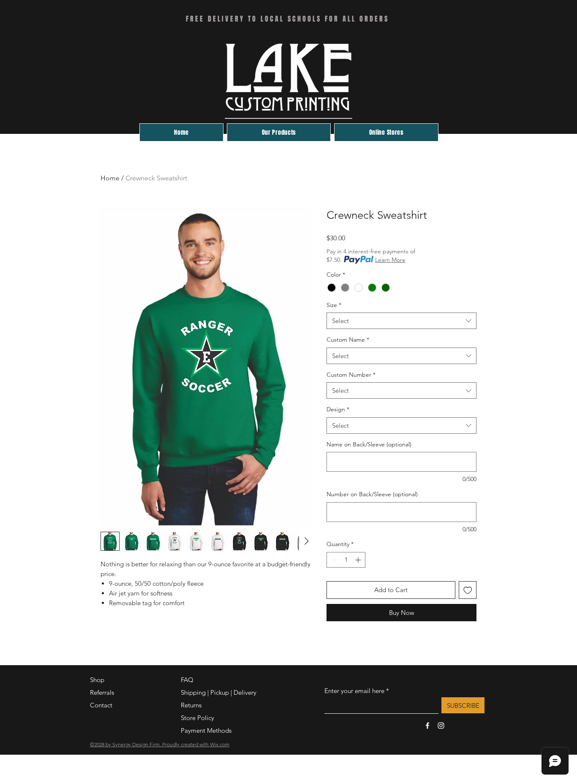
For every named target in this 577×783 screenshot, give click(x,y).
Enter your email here (354, 691)
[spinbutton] (346, 559)
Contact (101, 705)
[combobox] (401, 321)
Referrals (102, 692)
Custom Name (348, 339)
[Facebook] (427, 725)
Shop (97, 680)
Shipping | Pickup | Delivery (218, 692)
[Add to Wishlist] (468, 590)
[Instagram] (441, 725)
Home (110, 178)
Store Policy (197, 718)
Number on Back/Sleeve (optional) (372, 494)
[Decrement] (333, 559)
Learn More (390, 260)
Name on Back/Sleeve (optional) (369, 444)
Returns (191, 705)
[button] (386, 132)
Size (334, 305)
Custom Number (351, 374)
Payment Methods (207, 730)
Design (338, 409)
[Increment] (359, 559)
